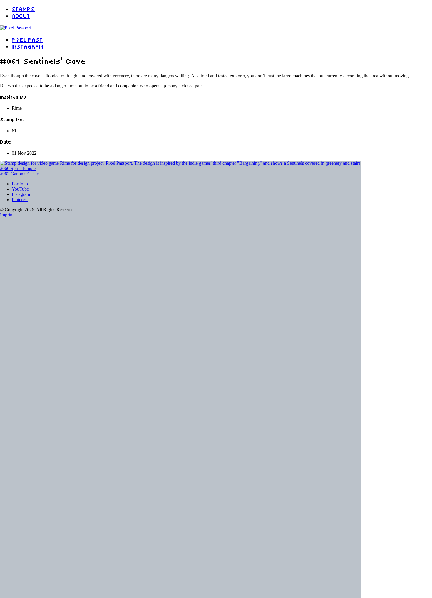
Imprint (7, 214)
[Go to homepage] (15, 27)
